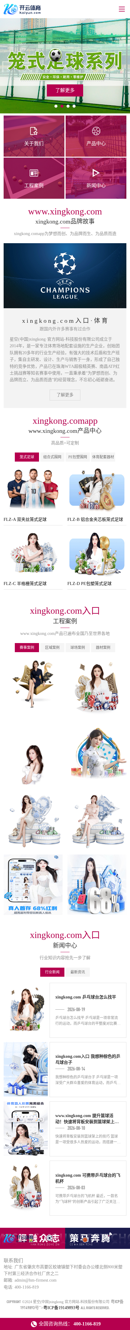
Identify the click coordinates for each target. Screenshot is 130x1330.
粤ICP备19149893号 (61, 1307)
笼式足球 (27, 457)
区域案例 (52, 647)
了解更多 (65, 395)
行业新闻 (52, 972)
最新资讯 (77, 972)
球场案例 (77, 647)
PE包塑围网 (77, 457)
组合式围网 (52, 457)
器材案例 (103, 647)
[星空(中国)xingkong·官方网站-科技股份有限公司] (19, 1242)
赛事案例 (27, 647)
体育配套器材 (103, 457)
